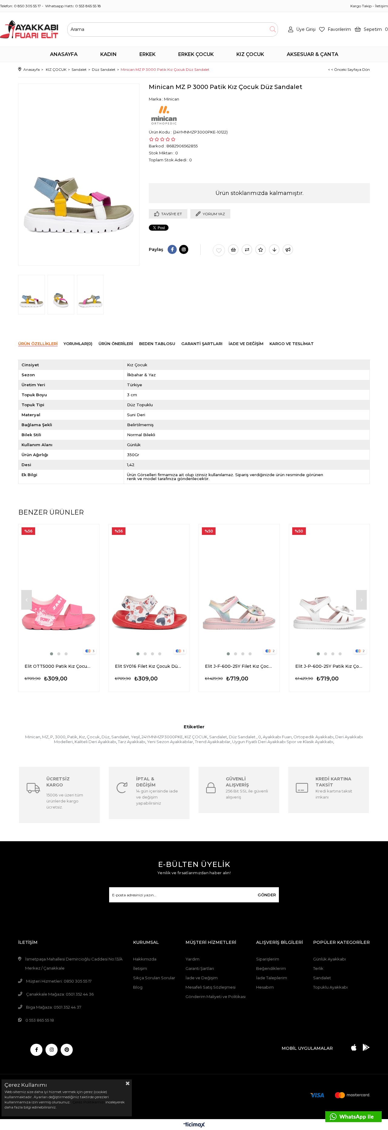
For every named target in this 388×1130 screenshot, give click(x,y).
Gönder (267, 894)
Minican (32, 736)
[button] (51, 654)
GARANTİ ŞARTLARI (201, 343)
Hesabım (265, 987)
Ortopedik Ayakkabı (313, 736)
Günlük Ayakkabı (329, 959)
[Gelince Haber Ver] (288, 249)
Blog (137, 987)
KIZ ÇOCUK (196, 736)
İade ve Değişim (202, 977)
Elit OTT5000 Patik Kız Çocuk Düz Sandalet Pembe (59, 666)
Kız (82, 736)
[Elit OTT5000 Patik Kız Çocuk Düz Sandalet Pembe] (58, 590)
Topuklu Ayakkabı (330, 987)
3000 (60, 736)
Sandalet (120, 736)
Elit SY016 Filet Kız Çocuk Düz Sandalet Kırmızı (149, 666)
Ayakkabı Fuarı (277, 736)
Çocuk (93, 736)
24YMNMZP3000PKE (162, 736)
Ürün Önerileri (116, 343)
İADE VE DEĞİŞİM (246, 343)
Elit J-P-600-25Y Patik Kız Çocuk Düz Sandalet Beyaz (329, 666)
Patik (72, 736)
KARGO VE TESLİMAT (291, 343)
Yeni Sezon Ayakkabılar (170, 741)
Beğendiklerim (271, 968)
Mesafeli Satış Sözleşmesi (211, 987)
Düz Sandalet (242, 736)
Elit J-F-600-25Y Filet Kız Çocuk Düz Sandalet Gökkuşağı (239, 666)
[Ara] (273, 29)
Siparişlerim (267, 959)
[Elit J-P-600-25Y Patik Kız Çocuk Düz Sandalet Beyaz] (329, 590)
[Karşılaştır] (247, 249)
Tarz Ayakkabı (131, 741)
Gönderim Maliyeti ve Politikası (216, 996)
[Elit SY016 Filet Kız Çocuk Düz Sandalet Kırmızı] (149, 590)
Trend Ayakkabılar (212, 741)
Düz (105, 736)
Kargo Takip (361, 6)
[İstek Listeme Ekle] (233, 249)
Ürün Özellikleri (38, 343)
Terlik (318, 968)
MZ (45, 736)
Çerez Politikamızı (88, 1102)
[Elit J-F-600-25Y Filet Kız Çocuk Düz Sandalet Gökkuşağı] (239, 590)
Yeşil (135, 736)
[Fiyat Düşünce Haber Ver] (274, 249)
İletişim (381, 6)
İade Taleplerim (271, 977)
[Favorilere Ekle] (219, 250)
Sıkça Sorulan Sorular (154, 977)
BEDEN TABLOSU (157, 343)
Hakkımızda (144, 959)
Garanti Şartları (200, 968)
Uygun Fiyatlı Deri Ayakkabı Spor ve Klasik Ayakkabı (282, 741)
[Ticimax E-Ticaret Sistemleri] (194, 1125)
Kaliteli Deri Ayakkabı (95, 741)
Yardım (192, 959)
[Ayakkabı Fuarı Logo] (29, 29)
